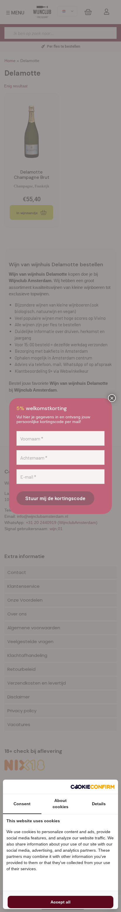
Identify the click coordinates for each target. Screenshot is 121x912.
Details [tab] (99, 803)
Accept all (60, 902)
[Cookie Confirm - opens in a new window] (92, 786)
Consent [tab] (22, 803)
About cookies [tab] (60, 803)
